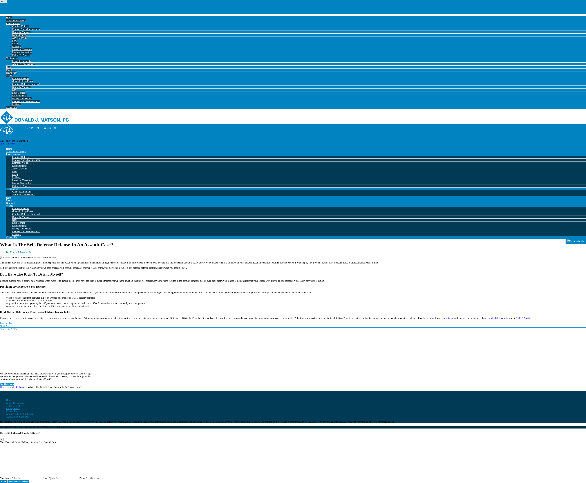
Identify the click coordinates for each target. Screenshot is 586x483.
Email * (46, 478)
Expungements (19, 35)
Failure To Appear (21, 55)
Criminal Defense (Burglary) (26, 84)
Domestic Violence (21, 32)
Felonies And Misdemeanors (26, 29)
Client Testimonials (21, 61)
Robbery (16, 46)
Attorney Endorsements (23, 64)
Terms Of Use (13, 405)
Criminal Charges (16, 387)
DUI (14, 40)
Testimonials (12, 58)
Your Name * (6, 478)
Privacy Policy (13, 408)
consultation (448, 318)
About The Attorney (16, 20)
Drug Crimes (18, 92)
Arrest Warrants (19, 37)
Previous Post (6, 323)
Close (3, 481)
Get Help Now (7, 384)
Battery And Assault (22, 98)
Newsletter (11, 72)
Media (9, 70)
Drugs (15, 43)
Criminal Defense (20, 26)
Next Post (4, 326)
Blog (8, 67)
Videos (9, 75)
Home (9, 17)
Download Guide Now (18, 481)
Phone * (83, 478)
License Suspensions (22, 52)
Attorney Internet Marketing (19, 414)
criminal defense (496, 318)
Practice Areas (13, 23)
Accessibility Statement (17, 416)
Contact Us (11, 107)
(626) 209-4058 (7, 143)
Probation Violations (22, 49)
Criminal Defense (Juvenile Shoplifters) (22, 79)
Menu (3, 1)
